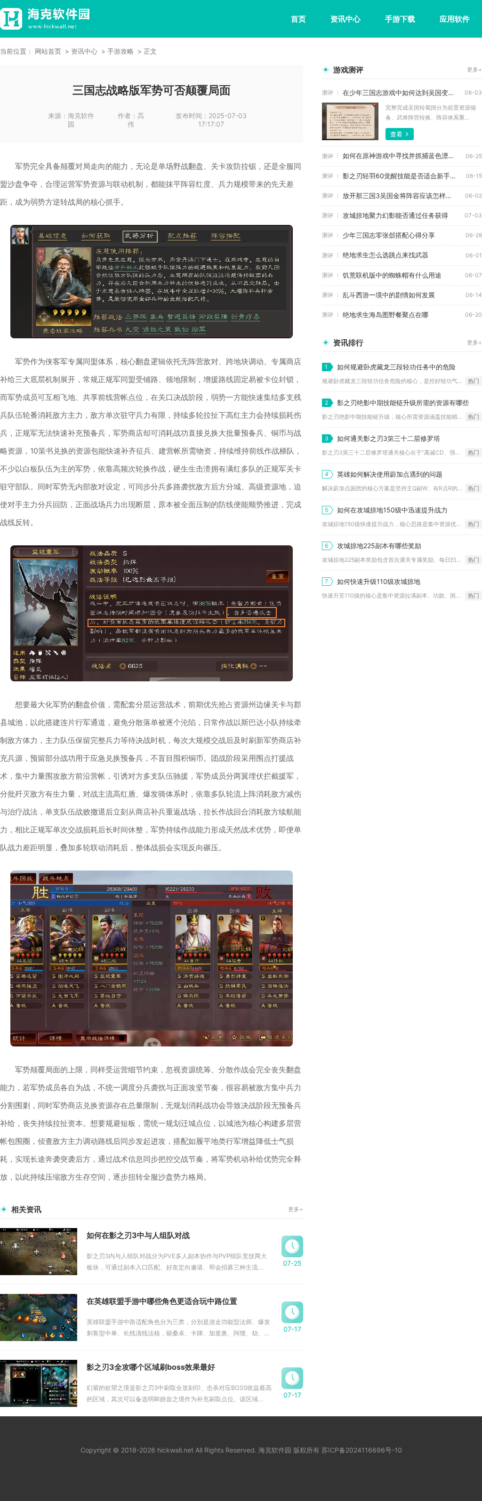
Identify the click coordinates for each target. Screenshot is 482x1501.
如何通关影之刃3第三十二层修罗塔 (388, 438)
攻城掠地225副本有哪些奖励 (379, 546)
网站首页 (48, 51)
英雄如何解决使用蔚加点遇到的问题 (389, 474)
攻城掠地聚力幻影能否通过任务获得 (395, 215)
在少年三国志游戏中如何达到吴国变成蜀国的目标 (404, 92)
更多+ (295, 1209)
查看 (396, 134)
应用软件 (455, 19)
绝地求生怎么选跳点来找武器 (385, 255)
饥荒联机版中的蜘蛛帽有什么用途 (392, 275)
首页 (298, 19)
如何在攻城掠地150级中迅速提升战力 (392, 510)
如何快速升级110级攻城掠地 (378, 581)
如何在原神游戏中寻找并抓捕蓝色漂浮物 (402, 156)
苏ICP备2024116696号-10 (361, 1450)
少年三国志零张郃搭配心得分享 (389, 235)
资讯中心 (345, 19)
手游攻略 (120, 51)
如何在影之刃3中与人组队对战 (138, 1235)
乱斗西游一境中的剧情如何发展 (389, 295)
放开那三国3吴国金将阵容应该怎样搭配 (401, 196)
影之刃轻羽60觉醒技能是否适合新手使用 (403, 176)
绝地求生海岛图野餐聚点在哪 (385, 315)
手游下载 (400, 19)
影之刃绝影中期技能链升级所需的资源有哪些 (403, 403)
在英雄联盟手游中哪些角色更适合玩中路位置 (162, 1301)
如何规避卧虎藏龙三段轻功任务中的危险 (396, 367)
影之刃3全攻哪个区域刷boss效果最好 (151, 1367)
